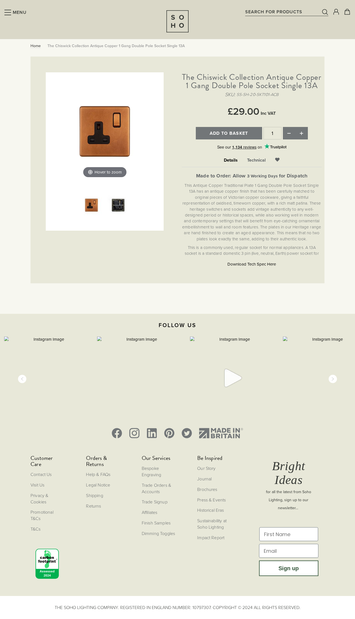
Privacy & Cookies (39, 498)
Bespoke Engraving (151, 471)
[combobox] (286, 11)
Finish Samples (156, 523)
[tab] (230, 160)
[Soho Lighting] (177, 21)
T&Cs (36, 529)
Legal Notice (98, 485)
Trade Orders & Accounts (156, 488)
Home (36, 46)
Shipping (94, 495)
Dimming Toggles (158, 533)
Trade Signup (155, 502)
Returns (93, 506)
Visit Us (37, 485)
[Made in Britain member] (221, 433)
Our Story (206, 468)
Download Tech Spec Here (251, 264)
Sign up (288, 568)
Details (231, 160)
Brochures (207, 489)
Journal (204, 479)
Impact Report (210, 537)
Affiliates (150, 512)
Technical (256, 160)
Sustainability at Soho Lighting (212, 524)
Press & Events (211, 500)
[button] (22, 379)
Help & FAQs (98, 474)
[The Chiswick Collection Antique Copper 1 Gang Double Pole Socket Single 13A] (91, 205)
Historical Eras (210, 510)
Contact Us (41, 474)
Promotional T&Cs (42, 515)
